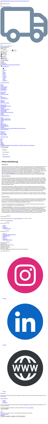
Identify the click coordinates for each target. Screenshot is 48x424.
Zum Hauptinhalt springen (5, 0)
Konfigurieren (13, 416)
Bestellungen (17, 64)
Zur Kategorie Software (4, 115)
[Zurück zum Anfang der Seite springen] (1, 412)
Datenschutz (5, 238)
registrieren (4, 63)
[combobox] (5, 51)
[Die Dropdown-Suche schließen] (15, 51)
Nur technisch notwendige (5, 416)
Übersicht (2, 64)
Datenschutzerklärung (4, 414)
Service (4, 226)
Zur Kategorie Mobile (4, 94)
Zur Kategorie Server (4, 98)
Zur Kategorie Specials (4, 82)
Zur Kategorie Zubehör (4, 102)
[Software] (13, 128)
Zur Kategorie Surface (4, 129)
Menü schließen (5, 60)
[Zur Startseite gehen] (4, 47)
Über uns (4, 233)
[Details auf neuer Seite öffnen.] (24, 410)
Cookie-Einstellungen (7, 228)
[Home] (25, 69)
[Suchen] (13, 51)
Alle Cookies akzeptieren (20, 416)
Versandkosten (25, 404)
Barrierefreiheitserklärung (7, 239)
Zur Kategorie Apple (4, 136)
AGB (4, 237)
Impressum (5, 236)
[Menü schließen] (0, 91)
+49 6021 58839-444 (17, 218)
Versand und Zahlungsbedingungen (9, 234)
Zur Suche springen (14, 0)
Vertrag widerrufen (3, 398)
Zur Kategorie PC (3, 90)
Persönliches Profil (7, 64)
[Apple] (17, 145)
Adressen (13, 64)
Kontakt (4, 225)
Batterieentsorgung (6, 235)
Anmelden (2, 62)
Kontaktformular (10, 220)
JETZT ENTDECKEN (4, 408)
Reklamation (5, 227)
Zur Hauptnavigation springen (23, 0)
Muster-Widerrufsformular (10, 172)
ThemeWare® (31, 407)
